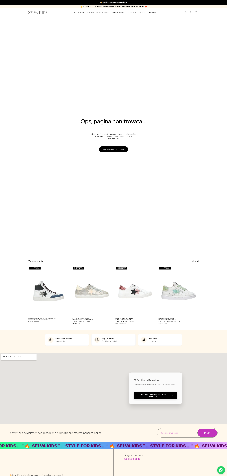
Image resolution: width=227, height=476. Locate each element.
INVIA (207, 432)
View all (195, 261)
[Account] (190, 12)
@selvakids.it (132, 458)
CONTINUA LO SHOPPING (113, 149)
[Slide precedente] (31, 290)
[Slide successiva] (65, 290)
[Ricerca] (185, 12)
